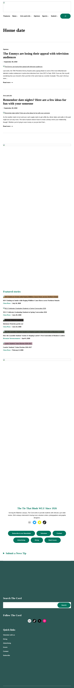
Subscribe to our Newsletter (21, 533)
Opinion (5, 49)
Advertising (21, 540)
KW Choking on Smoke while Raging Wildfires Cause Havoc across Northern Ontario (31, 300)
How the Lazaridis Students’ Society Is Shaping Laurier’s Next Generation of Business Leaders (34, 335)
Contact (59, 533)
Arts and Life (7, 95)
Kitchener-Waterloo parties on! (13, 324)
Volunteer (44, 533)
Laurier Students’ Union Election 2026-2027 (18, 347)
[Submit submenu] (57, 16)
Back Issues (53, 540)
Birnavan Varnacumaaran (11, 338)
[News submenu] (17, 16)
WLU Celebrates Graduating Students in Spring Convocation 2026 (25, 312)
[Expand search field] (65, 16)
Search (63, 605)
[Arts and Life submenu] (31, 16)
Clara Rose (7, 303)
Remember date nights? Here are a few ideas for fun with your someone (34, 101)
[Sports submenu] (48, 16)
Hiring (37, 540)
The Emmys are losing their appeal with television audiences (36, 55)
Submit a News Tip (16, 553)
